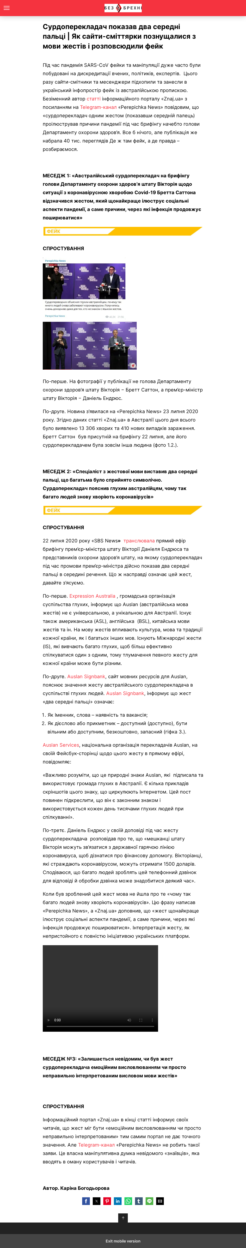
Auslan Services (61, 745)
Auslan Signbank (86, 676)
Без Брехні (123, 8)
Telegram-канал (98, 107)
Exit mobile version (123, 1241)
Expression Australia (93, 596)
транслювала (139, 541)
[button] (86, 1201)
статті (94, 99)
